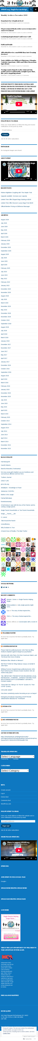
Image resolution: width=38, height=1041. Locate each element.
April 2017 (4, 358)
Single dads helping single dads (13, 899)
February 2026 (5, 240)
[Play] (4, 112)
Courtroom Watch (10, 646)
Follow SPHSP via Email (10, 811)
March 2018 (4, 337)
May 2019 (4, 310)
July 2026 (4, 223)
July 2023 (4, 271)
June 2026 (4, 226)
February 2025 (5, 268)
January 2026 (5, 244)
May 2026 (4, 230)
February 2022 (5, 282)
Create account (5, 790)
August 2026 (5, 219)
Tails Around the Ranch (8, 520)
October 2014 (5, 421)
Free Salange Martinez (10, 995)
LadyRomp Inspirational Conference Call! (16, 37)
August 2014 (5, 427)
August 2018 (5, 327)
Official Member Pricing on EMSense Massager (15, 206)
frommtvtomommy (6, 501)
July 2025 (4, 258)
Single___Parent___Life (8, 513)
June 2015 (4, 403)
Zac (8, 610)
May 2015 (4, 407)
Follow (5, 135)
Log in (3, 793)
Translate (16, 759)
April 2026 (4, 233)
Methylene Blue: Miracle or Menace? (12, 660)
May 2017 (4, 355)
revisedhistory (5, 524)
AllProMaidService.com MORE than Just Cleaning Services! (18, 53)
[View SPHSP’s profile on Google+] (8, 587)
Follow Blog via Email (9, 121)
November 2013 (6, 448)
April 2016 (4, 379)
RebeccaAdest (11, 605)
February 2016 (5, 386)
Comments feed (6, 800)
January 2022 (5, 285)
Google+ (3, 881)
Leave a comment (27, 32)
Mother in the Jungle (7, 494)
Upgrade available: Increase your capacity (14, 196)
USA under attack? (6, 690)
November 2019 (6, 306)
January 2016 (5, 389)
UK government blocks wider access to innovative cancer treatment (18, 29)
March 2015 (4, 414)
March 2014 (4, 441)
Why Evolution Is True (8, 527)
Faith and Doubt (6, 44)
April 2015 (4, 410)
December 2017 (6, 344)
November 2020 (6, 292)
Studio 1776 (7, 706)
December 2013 (6, 445)
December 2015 (6, 393)
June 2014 (4, 434)
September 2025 (6, 251)
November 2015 (6, 396)
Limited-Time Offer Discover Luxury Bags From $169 (17, 203)
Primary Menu (35, 9)
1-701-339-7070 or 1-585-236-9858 (12, 1017)
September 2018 (6, 323)
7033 (8, 616)
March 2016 (4, 382)
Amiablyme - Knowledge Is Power (11, 487)
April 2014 (4, 438)
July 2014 (4, 431)
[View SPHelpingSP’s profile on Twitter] (4, 587)
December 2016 (6, 365)
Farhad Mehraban (6, 498)
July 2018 (4, 330)
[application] (19, 104)
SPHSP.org (5, 866)
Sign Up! (6, 826)
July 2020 (4, 299)
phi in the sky (5, 484)
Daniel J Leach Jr (17, 23)
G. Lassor (4, 517)
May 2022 (4, 278)
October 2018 (5, 320)
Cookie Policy (6, 1033)
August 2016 (5, 375)
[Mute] (31, 112)
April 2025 (4, 264)
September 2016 (6, 372)
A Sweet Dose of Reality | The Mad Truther (14, 531)
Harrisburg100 (5, 461)
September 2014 (6, 424)
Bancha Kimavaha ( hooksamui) (11, 468)
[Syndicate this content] (1, 633)
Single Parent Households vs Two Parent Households (17, 510)
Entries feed (4, 797)
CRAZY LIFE (5, 481)
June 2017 (4, 351)
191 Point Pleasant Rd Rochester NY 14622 (14, 1015)
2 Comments (26, 23)
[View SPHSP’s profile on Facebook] (2, 587)
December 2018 (6, 313)
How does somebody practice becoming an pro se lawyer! (19, 693)
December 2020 (6, 289)
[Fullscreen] (35, 112)
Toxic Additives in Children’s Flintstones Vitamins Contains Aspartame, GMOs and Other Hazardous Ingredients (18, 62)
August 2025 (5, 254)
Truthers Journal (6, 477)
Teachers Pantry (9, 633)
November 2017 (6, 348)
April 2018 (4, 334)
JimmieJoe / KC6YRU (7, 491)
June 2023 (4, 275)
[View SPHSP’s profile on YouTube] (6, 587)
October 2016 (5, 369)
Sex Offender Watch (10, 720)
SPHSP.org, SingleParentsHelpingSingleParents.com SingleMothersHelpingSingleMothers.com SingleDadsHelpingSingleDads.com (15, 9)
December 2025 (6, 247)
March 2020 (4, 303)
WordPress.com (6, 804)
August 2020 (5, 296)
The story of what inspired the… (21, 610)
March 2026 (4, 237)
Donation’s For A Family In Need (12, 21)
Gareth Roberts (6, 465)
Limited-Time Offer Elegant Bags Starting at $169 (16, 199)
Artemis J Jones (12, 599)
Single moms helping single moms (14, 888)
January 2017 (5, 362)
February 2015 (5, 417)
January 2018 (5, 341)
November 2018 (6, 316)
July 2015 (4, 400)
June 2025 (4, 261)
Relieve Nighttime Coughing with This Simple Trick (16, 192)
